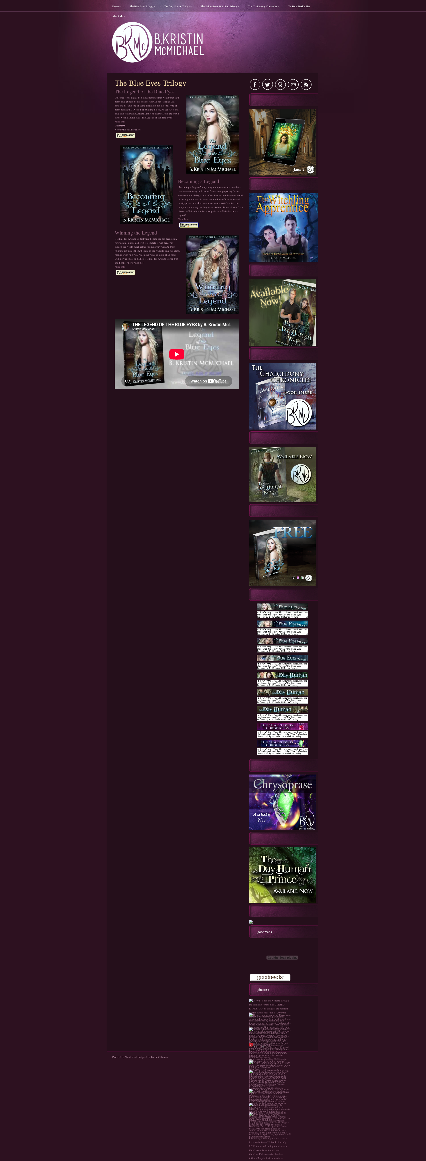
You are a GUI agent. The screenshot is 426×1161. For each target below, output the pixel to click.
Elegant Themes (159, 1057)
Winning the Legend (136, 232)
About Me (118, 16)
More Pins (258, 1046)
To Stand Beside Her (299, 6)
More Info (120, 121)
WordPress (130, 1057)
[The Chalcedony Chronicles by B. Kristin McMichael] (282, 728)
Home (116, 6)
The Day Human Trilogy (178, 6)
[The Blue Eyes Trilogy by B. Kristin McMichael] (282, 609)
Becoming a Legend (198, 181)
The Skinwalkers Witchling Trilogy (220, 6)
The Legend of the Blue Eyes (145, 91)
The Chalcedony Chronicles (263, 6)
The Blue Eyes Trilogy (142, 6)
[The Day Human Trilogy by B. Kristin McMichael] (282, 677)
